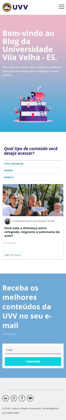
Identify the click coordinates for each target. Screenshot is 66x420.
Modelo (9, 177)
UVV (11, 255)
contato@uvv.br (50, 408)
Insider (8, 170)
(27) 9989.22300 (10, 412)
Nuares (17, 255)
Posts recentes (13, 163)
